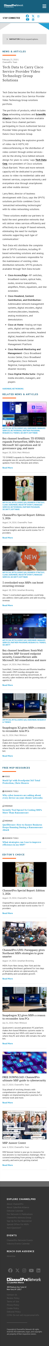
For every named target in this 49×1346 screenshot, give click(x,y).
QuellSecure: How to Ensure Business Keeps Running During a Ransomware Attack (22, 827)
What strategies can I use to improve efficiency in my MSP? (21, 843)
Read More (7, 467)
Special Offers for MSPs (18, 1224)
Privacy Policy (13, 1304)
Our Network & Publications (20, 1214)
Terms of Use (13, 1301)
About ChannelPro (15, 1204)
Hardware (7, 389)
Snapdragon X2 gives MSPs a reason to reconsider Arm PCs (23, 729)
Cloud (5, 505)
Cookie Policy (13, 1308)
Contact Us (12, 1294)
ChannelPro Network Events (20, 1240)
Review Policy (13, 1298)
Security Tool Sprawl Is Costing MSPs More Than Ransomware (22, 811)
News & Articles (14, 51)
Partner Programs (31, 430)
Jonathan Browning (26, 590)
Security (24, 433)
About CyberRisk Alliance (18, 1207)
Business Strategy (35, 502)
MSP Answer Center (14, 1143)
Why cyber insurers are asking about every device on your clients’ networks (22, 796)
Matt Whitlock (24, 452)
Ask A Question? (14, 1227)
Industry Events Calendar (18, 1243)
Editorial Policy (14, 1311)
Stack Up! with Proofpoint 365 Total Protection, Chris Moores (21, 781)
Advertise (11, 1256)
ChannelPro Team (9, 62)
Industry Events (25, 505)
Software (33, 433)
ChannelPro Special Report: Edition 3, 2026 (23, 516)
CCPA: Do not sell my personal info (23, 1315)
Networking (18, 389)
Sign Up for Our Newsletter (19, 1221)
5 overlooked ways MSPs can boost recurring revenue (22, 584)
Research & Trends (11, 433)
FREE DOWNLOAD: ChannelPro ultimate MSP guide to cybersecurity (24, 1078)
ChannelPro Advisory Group (19, 1217)
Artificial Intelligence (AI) (14, 428)
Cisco (5, 114)
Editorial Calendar (15, 1210)
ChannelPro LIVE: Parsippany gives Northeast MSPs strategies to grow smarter (23, 953)
